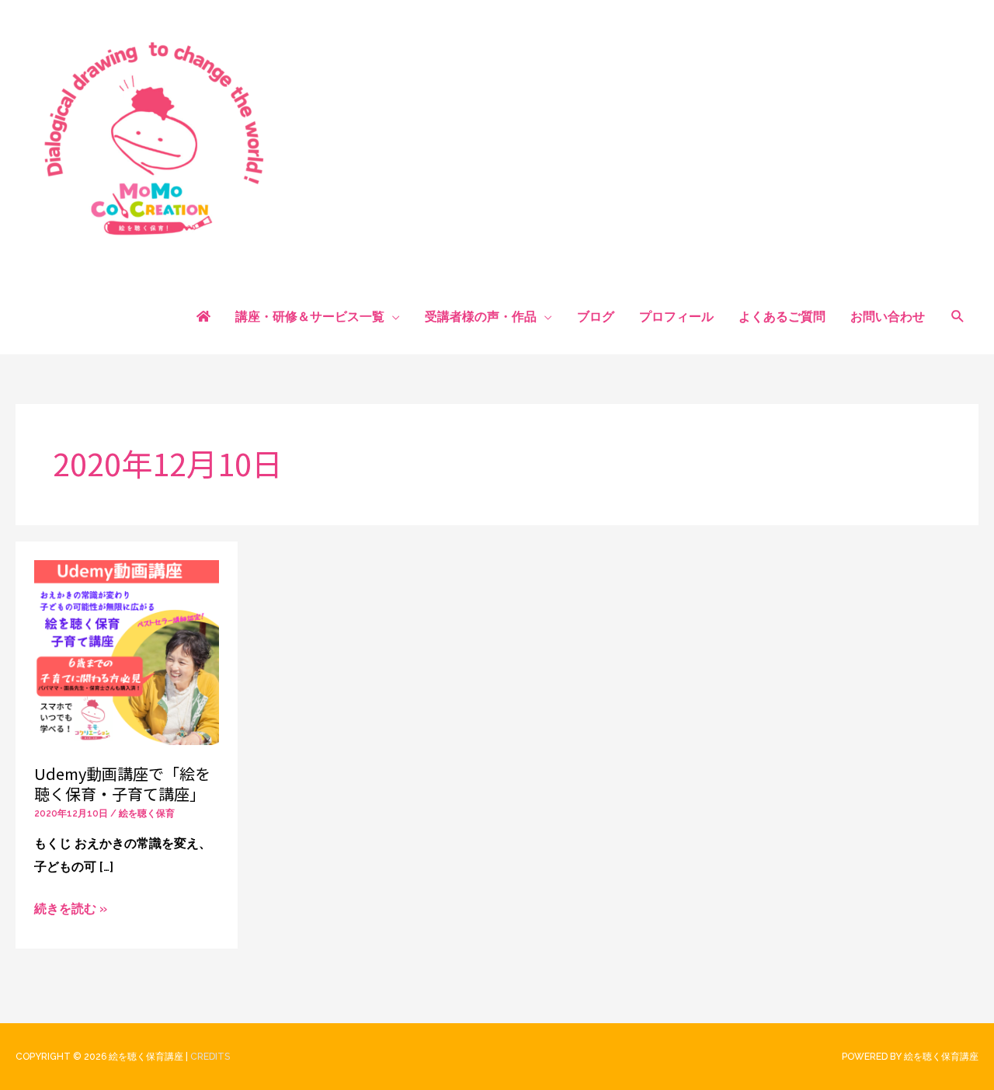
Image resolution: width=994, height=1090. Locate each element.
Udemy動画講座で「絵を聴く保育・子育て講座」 (122, 783)
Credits (210, 1056)
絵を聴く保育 (147, 813)
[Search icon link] (958, 317)
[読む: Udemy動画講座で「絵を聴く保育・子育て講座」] (126, 651)
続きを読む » (70, 909)
